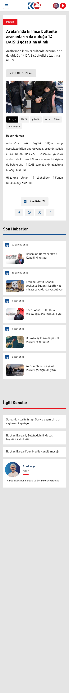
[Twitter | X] (39, 212)
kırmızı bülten (52, 119)
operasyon (14, 126)
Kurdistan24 (37, 201)
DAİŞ (24, 119)
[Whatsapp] (29, 212)
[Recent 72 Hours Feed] (56, 6)
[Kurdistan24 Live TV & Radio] (63, 6)
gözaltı (35, 119)
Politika (10, 22)
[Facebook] (50, 212)
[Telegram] (19, 212)
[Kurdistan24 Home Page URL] (34, 5)
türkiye (12, 119)
